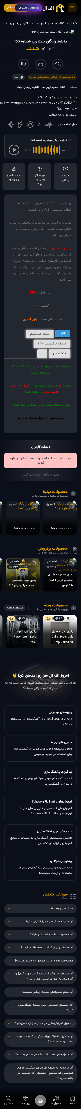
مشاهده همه (15, 608)
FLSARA (33, 48)
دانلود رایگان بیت (17, 23)
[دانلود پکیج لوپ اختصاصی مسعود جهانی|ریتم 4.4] (23, 574)
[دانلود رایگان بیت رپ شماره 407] (60, 518)
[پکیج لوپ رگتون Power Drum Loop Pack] (23, 631)
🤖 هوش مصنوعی (28, 8)
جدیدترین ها (44, 23)
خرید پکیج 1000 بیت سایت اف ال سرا (40, 418)
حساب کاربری (25, 458)
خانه (74, 23)
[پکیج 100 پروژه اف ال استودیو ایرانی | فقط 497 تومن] (60, 574)
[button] (14, 150)
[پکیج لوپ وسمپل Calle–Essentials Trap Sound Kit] (60, 631)
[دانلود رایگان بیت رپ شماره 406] (23, 518)
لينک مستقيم (39, 334)
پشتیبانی (59, 353)
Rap (62, 23)
